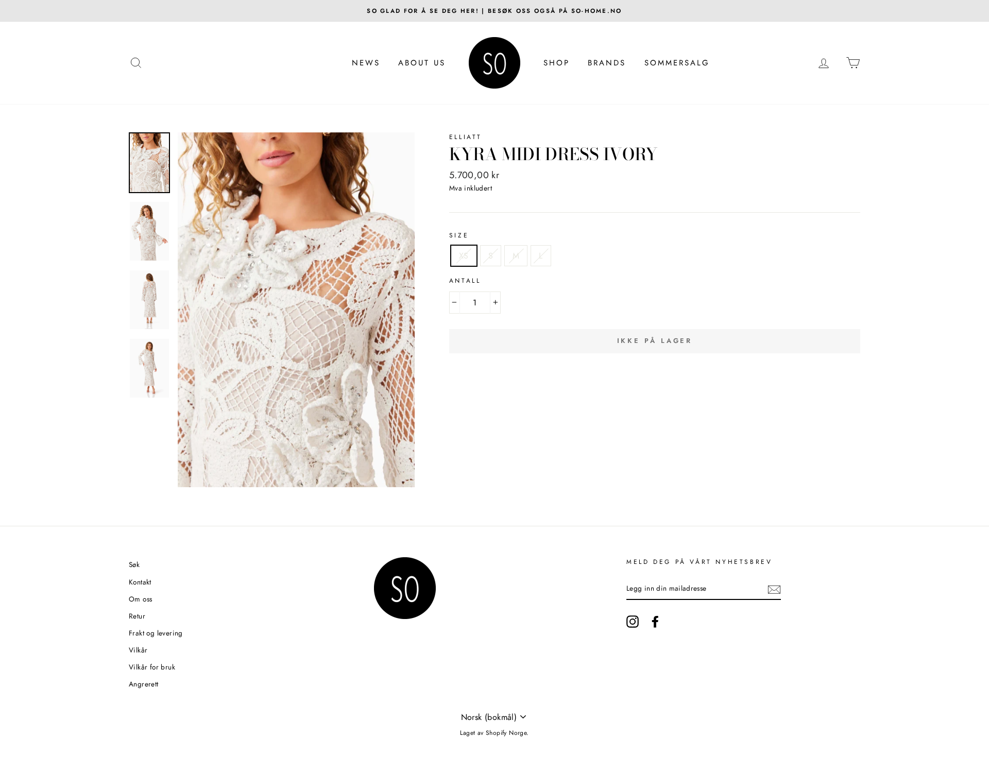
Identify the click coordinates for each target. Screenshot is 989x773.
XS (464, 256)
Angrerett (144, 684)
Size (459, 235)
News (366, 62)
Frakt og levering (156, 633)
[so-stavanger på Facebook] (655, 621)
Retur (137, 616)
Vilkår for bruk (152, 667)
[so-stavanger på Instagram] (632, 621)
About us (422, 62)
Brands (607, 62)
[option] (494, 10)
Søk (134, 564)
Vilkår (138, 650)
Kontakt (140, 582)
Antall (465, 280)
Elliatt (465, 137)
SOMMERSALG (677, 62)
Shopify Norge (506, 732)
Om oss (140, 599)
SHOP (556, 62)
